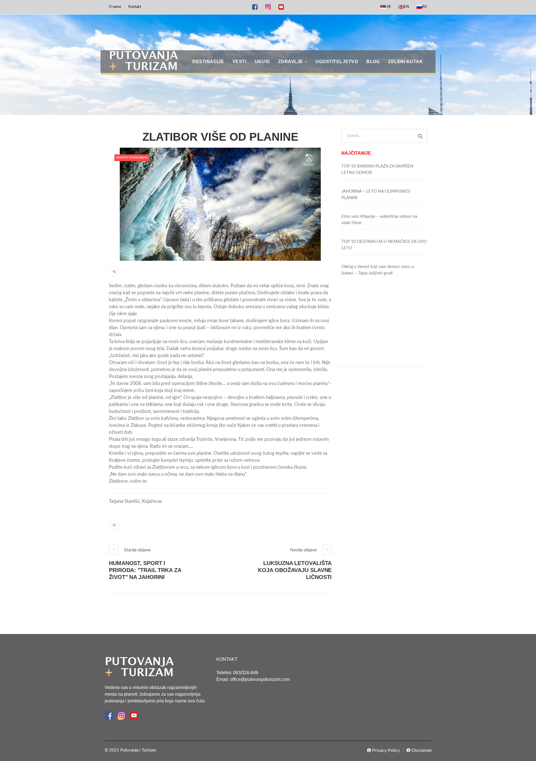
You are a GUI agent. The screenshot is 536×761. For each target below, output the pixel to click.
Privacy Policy (385, 750)
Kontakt (134, 7)
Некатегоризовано (132, 157)
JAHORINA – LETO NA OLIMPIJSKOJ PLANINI (375, 194)
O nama (115, 7)
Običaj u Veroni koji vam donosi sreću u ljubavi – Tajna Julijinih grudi (377, 270)
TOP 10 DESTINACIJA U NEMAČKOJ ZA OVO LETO (384, 245)
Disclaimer (421, 750)
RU (424, 7)
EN (406, 7)
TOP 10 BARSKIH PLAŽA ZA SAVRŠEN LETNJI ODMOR (377, 169)
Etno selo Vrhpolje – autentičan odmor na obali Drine (379, 219)
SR (388, 7)
